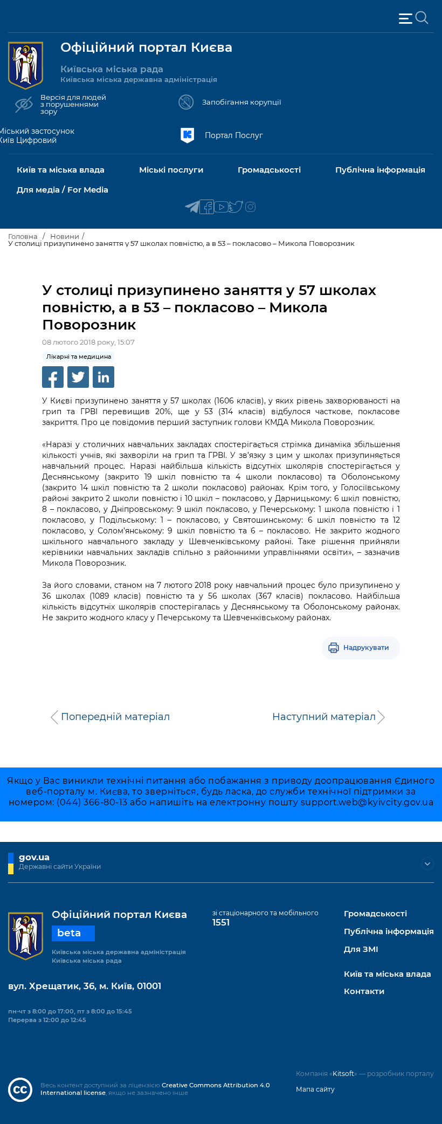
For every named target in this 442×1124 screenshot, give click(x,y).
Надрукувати (366, 647)
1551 (221, 922)
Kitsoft (343, 1074)
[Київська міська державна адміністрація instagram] (250, 207)
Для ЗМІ (361, 949)
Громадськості (375, 914)
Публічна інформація (389, 932)
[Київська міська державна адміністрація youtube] (221, 207)
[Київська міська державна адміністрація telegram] (192, 207)
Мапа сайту (315, 1089)
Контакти (364, 992)
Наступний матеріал (324, 717)
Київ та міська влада (387, 974)
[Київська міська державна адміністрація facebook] (206, 207)
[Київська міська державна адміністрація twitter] (236, 207)
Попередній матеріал (115, 717)
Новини (64, 236)
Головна (23, 236)
